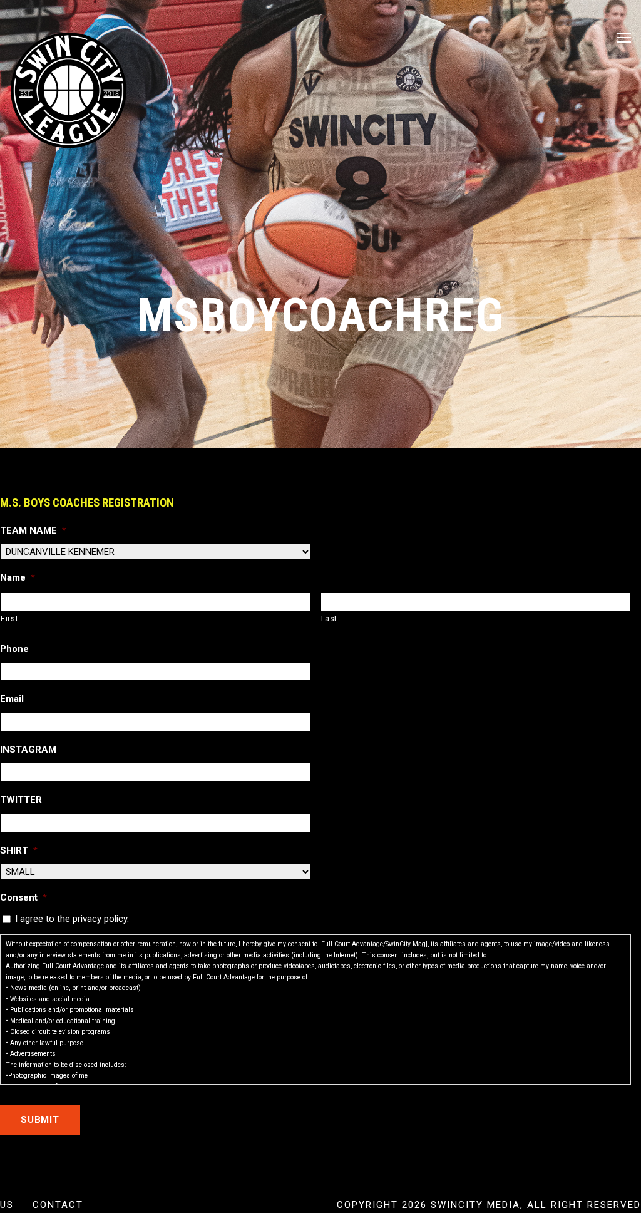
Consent (23, 897)
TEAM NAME (33, 530)
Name (17, 577)
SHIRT (19, 850)
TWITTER (21, 799)
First (9, 618)
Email (12, 699)
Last (329, 618)
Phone (14, 648)
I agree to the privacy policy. (72, 918)
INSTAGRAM (28, 749)
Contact (58, 1204)
